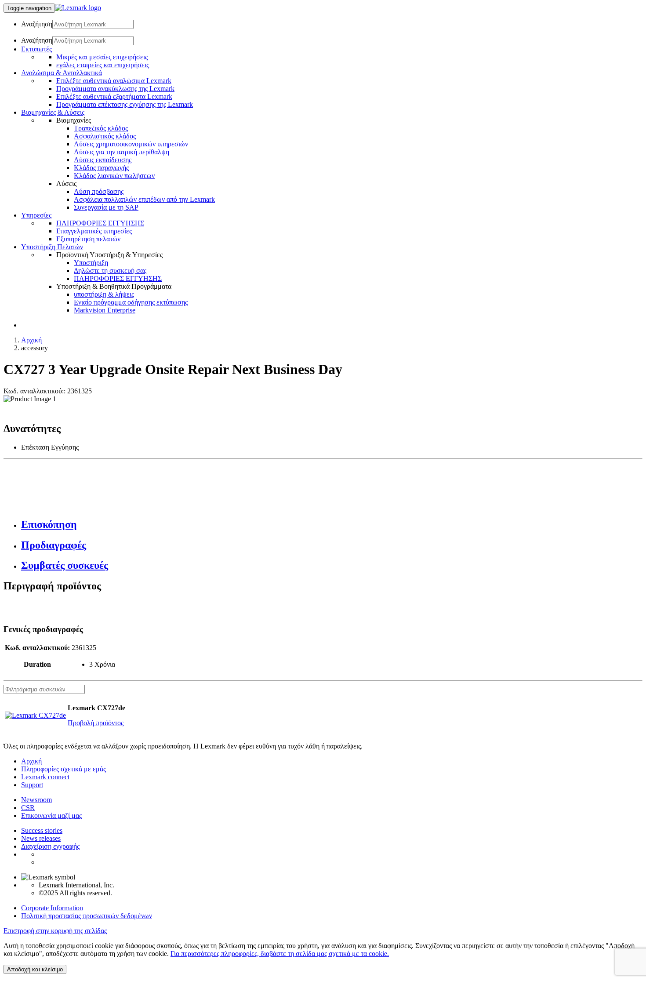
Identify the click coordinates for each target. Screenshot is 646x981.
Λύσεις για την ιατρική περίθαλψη (121, 152)
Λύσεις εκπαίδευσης (102, 160)
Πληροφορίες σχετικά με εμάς (63, 769)
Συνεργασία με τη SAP (106, 207)
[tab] (331, 524)
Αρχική (31, 340)
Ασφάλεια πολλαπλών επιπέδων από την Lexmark (144, 199)
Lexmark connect (45, 777)
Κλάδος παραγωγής (101, 167)
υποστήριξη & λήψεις (104, 294)
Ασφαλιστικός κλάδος (105, 136)
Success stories (41, 830)
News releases (41, 838)
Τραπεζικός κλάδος (101, 128)
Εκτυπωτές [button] (36, 49)
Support (32, 784)
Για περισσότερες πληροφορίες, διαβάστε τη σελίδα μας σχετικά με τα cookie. (280, 953)
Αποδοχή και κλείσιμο (35, 969)
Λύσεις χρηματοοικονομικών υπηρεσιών (131, 144)
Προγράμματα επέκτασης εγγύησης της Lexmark (124, 104)
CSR (28, 807)
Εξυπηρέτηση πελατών (88, 239)
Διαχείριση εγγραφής (50, 846)
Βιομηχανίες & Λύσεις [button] (52, 112)
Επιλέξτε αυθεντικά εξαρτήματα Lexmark (114, 96)
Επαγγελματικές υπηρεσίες (94, 231)
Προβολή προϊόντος (95, 723)
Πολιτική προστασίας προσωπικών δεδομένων (86, 915)
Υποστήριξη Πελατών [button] (52, 247)
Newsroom (36, 799)
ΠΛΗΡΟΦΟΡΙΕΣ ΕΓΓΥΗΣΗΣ (100, 223)
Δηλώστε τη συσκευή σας (110, 270)
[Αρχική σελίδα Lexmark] (78, 7)
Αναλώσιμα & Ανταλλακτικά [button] (61, 72)
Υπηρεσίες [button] (36, 215)
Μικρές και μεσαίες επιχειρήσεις (102, 57)
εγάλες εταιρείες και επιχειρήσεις (102, 65)
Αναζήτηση (36, 24)
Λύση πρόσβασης (98, 191)
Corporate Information (52, 908)
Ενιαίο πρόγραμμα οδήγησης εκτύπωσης (131, 302)
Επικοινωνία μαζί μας (51, 815)
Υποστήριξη (91, 262)
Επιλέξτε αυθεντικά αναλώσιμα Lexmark (113, 80)
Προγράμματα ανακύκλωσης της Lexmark (115, 88)
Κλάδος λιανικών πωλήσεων (114, 175)
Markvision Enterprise (104, 310)
